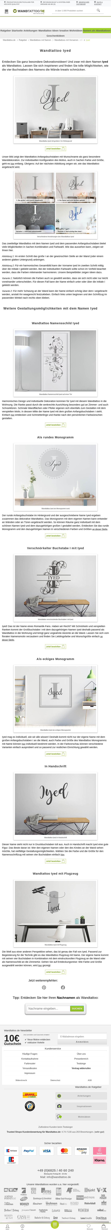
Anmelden (82, 1042)
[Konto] (7, 1227)
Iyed (88, 40)
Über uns (81, 1054)
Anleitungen (30, 30)
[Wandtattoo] (29, 11)
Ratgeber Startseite (11, 30)
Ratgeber (23, 40)
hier (12, 164)
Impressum (30, 1073)
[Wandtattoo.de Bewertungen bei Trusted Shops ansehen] (30, 1110)
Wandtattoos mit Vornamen (66, 40)
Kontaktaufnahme (29, 1059)
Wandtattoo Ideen (48, 30)
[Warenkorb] (103, 1227)
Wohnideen (84, 1117)
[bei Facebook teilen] (56, 988)
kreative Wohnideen (70, 30)
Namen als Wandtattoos (97, 30)
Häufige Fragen (29, 1054)
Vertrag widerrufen (81, 1068)
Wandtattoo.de (9, 40)
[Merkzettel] (88, 1227)
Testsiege (81, 1063)
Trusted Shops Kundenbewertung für (34, 1132)
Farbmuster (29, 1063)
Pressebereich (81, 1059)
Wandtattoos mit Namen (40, 40)
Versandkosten (30, 1068)
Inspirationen (84, 1106)
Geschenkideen (56, 35)
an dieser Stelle (99, 529)
